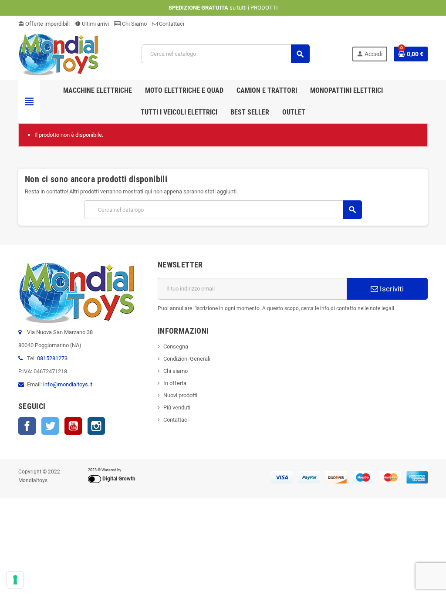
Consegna (175, 346)
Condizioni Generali (186, 358)
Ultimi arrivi (92, 23)
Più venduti (176, 407)
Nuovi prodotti (180, 395)
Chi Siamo (134, 23)
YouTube (73, 426)
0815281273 (52, 358)
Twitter (50, 426)
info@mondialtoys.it (67, 384)
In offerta (174, 383)
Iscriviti (391, 288)
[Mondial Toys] (58, 53)
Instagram (96, 426)
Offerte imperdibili (44, 23)
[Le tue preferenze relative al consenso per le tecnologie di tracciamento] (15, 579)
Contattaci (171, 23)
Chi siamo (175, 371)
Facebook (27, 426)
